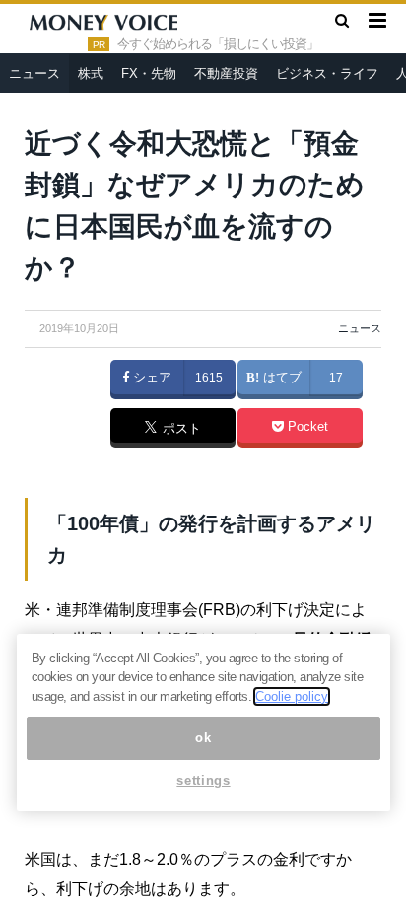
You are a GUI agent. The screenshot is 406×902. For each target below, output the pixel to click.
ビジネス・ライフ (327, 73)
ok (203, 737)
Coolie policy (291, 696)
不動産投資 (226, 73)
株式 (90, 73)
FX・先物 (148, 73)
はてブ (280, 377)
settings (203, 780)
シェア (150, 377)
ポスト (180, 429)
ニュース (34, 73)
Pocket (306, 427)
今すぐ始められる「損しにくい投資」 (217, 44)
